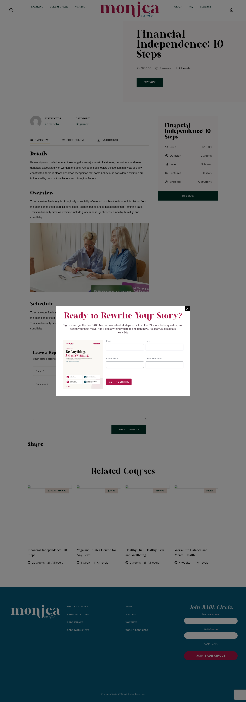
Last (148, 341)
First (108, 341)
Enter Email (112, 358)
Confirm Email (154, 358)
